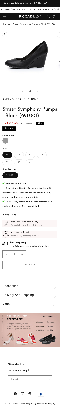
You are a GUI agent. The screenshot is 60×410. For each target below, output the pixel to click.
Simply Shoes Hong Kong (24, 404)
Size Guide (10, 215)
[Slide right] (37, 91)
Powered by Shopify (46, 404)
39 (9, 163)
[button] (5, 16)
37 (32, 155)
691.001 (12, 176)
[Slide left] (22, 91)
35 (9, 155)
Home (7, 24)
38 (43, 155)
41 (32, 163)
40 (21, 163)
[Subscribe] (48, 379)
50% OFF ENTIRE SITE (17, 9)
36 (21, 155)
